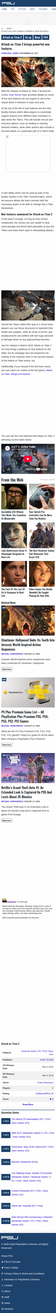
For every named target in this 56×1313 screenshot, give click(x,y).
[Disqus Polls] (28, 861)
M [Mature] (40, 1093)
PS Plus (22, 9)
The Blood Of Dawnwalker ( (25, 1119)
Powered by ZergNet (47, 480)
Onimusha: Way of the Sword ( (27, 1147)
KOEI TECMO (46, 1060)
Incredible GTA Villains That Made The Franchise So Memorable (13, 515)
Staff (6, 1297)
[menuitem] (4, 9)
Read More (28, 1104)
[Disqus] (28, 930)
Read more (6, 669)
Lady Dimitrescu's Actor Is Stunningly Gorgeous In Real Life (14, 554)
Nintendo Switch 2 (33, 1133)
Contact (8, 1285)
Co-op (28, 37)
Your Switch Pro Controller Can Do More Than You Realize (40, 515)
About (7, 1291)
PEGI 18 (49, 1093)
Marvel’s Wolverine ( (22, 1162)
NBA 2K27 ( (17, 1133)
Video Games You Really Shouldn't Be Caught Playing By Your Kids (40, 592)
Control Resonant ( (21, 1191)
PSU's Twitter (11, 1267)
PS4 (46, 37)
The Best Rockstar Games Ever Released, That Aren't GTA (41, 554)
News (32, 9)
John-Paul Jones (9, 53)
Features (43, 9)
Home (4, 9)
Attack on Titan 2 (12, 37)
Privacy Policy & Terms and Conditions (24, 1273)
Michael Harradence (12, 654)
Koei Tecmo (15, 95)
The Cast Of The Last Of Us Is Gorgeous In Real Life (13, 592)
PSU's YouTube (12, 1262)
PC (39, 1051)
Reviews (8, 1309)
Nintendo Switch (29, 1051)
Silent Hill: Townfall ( (21, 1206)
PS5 (12, 9)
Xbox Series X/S (20, 1123)
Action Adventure (45, 1082)
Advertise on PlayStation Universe (22, 1279)
